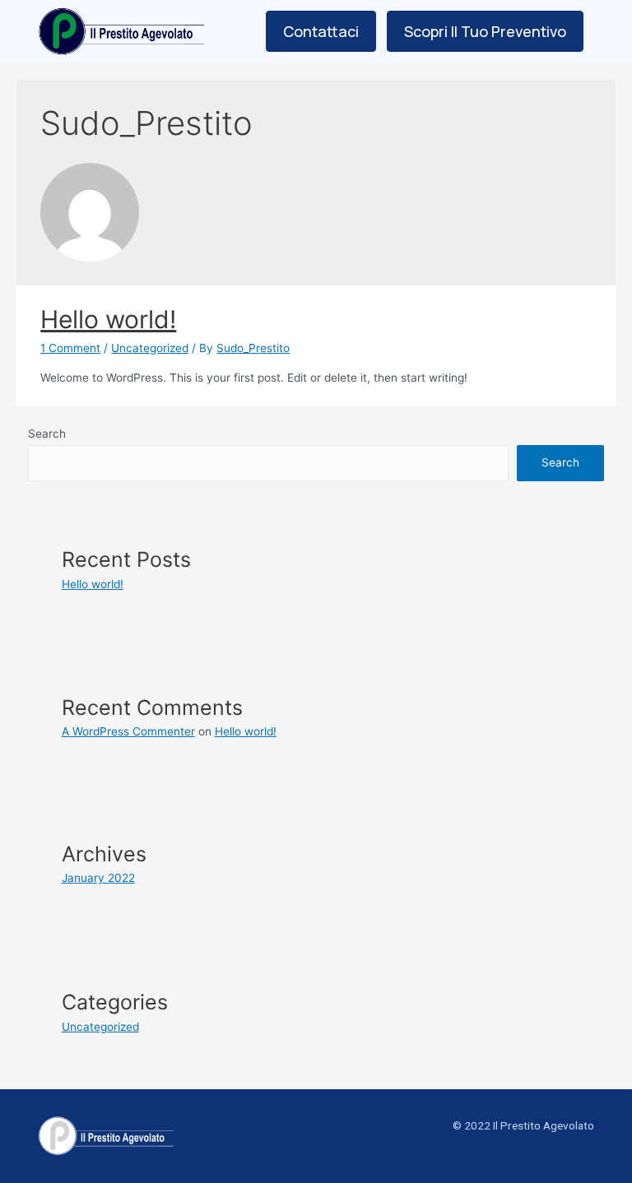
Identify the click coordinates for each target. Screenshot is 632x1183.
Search (47, 433)
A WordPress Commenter (128, 731)
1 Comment (70, 348)
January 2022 (98, 877)
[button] (321, 31)
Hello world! (108, 319)
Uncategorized (149, 348)
